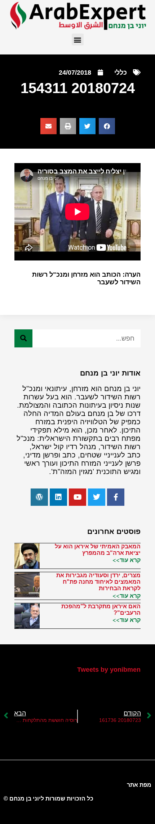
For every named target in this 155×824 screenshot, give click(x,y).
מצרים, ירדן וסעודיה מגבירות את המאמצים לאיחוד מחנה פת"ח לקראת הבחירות (98, 582)
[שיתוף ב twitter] (87, 126)
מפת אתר (139, 785)
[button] (78, 39)
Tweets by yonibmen (109, 669)
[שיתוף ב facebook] (107, 126)
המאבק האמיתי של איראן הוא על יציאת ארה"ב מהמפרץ (98, 549)
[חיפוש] (23, 338)
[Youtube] (77, 497)
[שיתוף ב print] (68, 126)
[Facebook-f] (115, 497)
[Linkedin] (58, 497)
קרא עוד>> (126, 560)
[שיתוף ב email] (48, 126)
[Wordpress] (39, 497)
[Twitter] (96, 497)
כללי (120, 72)
